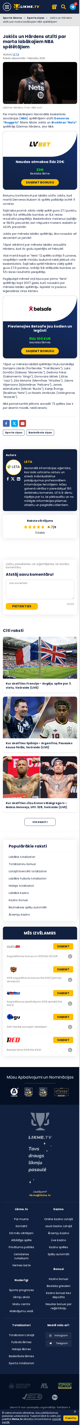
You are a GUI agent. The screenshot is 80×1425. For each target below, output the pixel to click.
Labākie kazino (19, 893)
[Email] (22, 423)
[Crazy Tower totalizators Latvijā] (70, 980)
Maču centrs (21, 1304)
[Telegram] (73, 7)
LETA (16, 54)
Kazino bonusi (18, 900)
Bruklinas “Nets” (64, 122)
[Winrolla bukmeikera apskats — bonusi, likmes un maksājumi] (70, 1003)
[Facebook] (6, 423)
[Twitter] (14, 423)
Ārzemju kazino (19, 915)
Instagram (61, 1335)
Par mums (21, 1219)
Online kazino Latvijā (58, 1219)
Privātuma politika (21, 1247)
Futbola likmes (21, 1342)
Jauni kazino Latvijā (58, 1226)
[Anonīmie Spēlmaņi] (44, 1386)
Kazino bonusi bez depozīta (58, 1295)
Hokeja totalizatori (21, 886)
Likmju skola (21, 1297)
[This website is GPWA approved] (64, 1386)
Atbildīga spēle (21, 1240)
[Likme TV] (27, 7)
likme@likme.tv (40, 1195)
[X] (13, 479)
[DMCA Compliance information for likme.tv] (32, 1397)
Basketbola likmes (21, 1356)
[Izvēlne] (7, 7)
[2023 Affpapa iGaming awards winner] (61, 1092)
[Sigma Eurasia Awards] (28, 1092)
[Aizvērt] (75, 1411)
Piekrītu (70, 1418)
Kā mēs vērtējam (21, 1233)
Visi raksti (40, 822)
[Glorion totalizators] (70, 956)
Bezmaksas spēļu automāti (28, 907)
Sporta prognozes (21, 1290)
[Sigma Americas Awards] (43, 1092)
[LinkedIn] (18, 479)
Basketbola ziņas (40, 432)
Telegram (62, 1343)
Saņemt (63, 946)
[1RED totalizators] (70, 1050)
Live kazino (58, 1240)
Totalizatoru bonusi (22, 864)
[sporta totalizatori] (40, 1163)
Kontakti (21, 1226)
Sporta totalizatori (21, 1363)
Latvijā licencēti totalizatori (28, 871)
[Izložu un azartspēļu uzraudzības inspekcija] (20, 1386)
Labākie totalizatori (22, 857)
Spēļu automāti (59, 1254)
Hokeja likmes (21, 1349)
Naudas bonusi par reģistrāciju (59, 1306)
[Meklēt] (63, 7)
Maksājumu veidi (21, 1311)
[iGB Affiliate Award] (14, 1092)
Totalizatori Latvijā (21, 1335)
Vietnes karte (21, 1265)
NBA (24, 118)
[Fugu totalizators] (70, 1027)
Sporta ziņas (35, 17)
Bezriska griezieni (58, 1286)
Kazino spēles (58, 1247)
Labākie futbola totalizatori (27, 878)
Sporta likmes (12, 17)
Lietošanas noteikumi (21, 1256)
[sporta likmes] (40, 1125)
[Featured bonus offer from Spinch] (54, 7)
